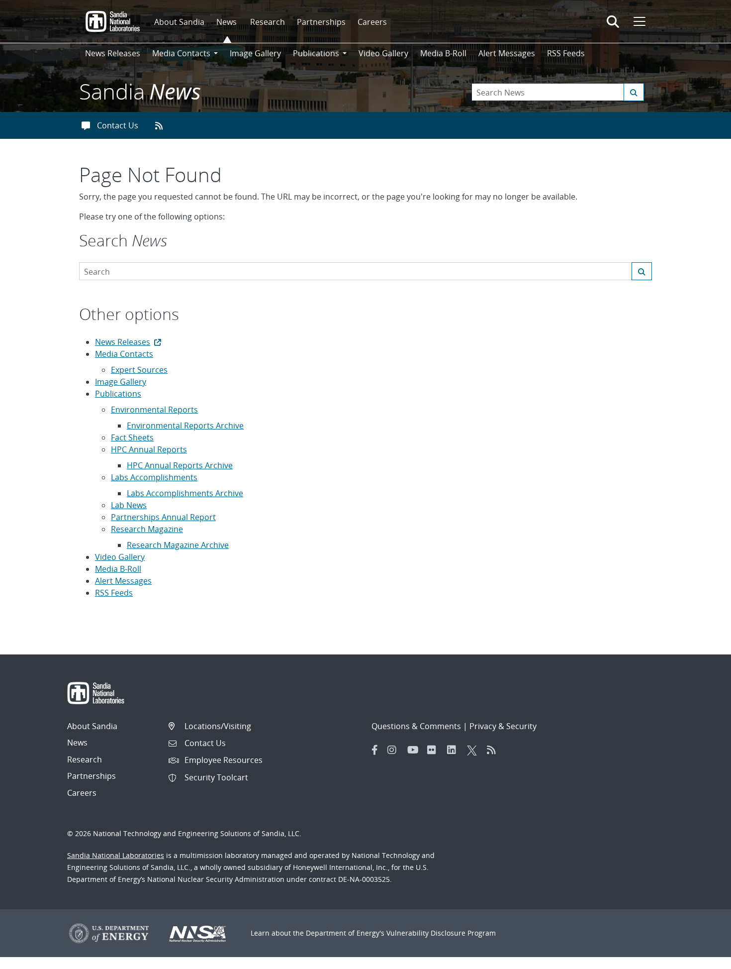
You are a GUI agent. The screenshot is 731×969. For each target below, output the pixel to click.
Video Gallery (383, 53)
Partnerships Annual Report (163, 517)
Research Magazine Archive (178, 544)
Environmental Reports (154, 409)
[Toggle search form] (613, 21)
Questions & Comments (416, 726)
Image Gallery (255, 53)
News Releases (112, 53)
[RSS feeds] (162, 125)
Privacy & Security (503, 726)
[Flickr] (434, 750)
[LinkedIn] (454, 750)
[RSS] (494, 750)
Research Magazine (147, 529)
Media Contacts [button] (181, 53)
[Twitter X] (474, 750)
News (226, 21)
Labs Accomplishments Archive (185, 493)
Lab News (129, 505)
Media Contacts (124, 353)
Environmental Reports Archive (185, 425)
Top (701, 957)
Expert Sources (139, 369)
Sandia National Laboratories (115, 855)
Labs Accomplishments (154, 477)
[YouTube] (414, 750)
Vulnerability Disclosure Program (441, 933)
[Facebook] (374, 750)
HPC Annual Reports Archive (180, 465)
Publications (118, 393)
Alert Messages (506, 53)
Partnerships (321, 21)
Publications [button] (316, 53)
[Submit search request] (634, 92)
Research (267, 21)
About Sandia (179, 21)
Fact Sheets (132, 437)
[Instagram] (394, 750)
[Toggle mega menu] (638, 21)
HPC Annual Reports (149, 449)
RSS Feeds (566, 53)
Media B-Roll (443, 53)
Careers (372, 21)
